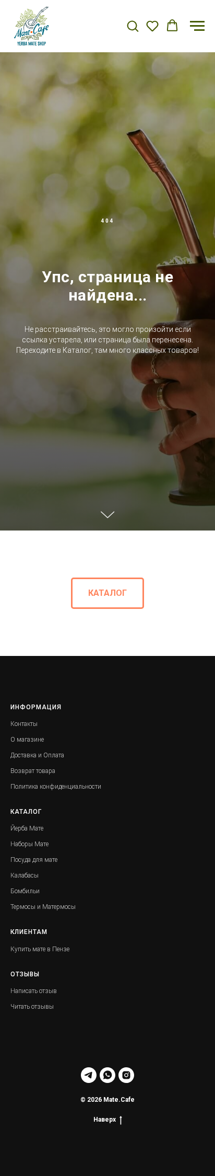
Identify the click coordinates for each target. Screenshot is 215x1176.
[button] (132, 25)
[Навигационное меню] (197, 26)
